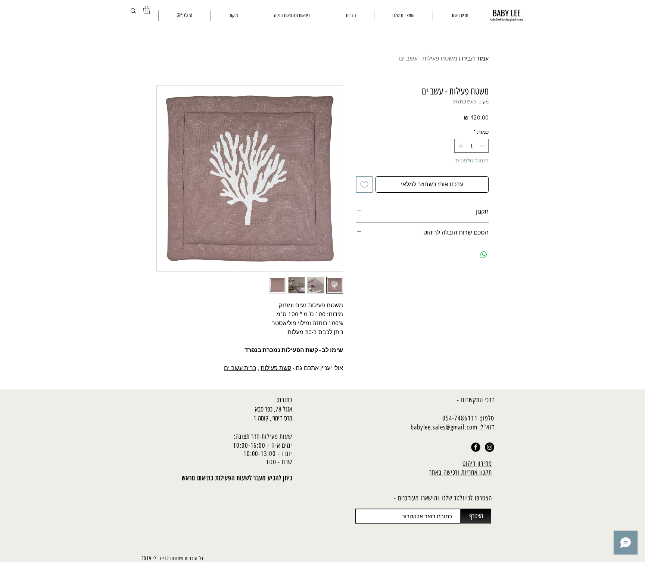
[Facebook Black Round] (475, 447)
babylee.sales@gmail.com (444, 427)
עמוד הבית (475, 58)
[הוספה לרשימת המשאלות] (364, 184)
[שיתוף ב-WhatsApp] (483, 254)
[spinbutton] (471, 145)
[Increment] (460, 145)
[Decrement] (482, 145)
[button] (146, 10)
